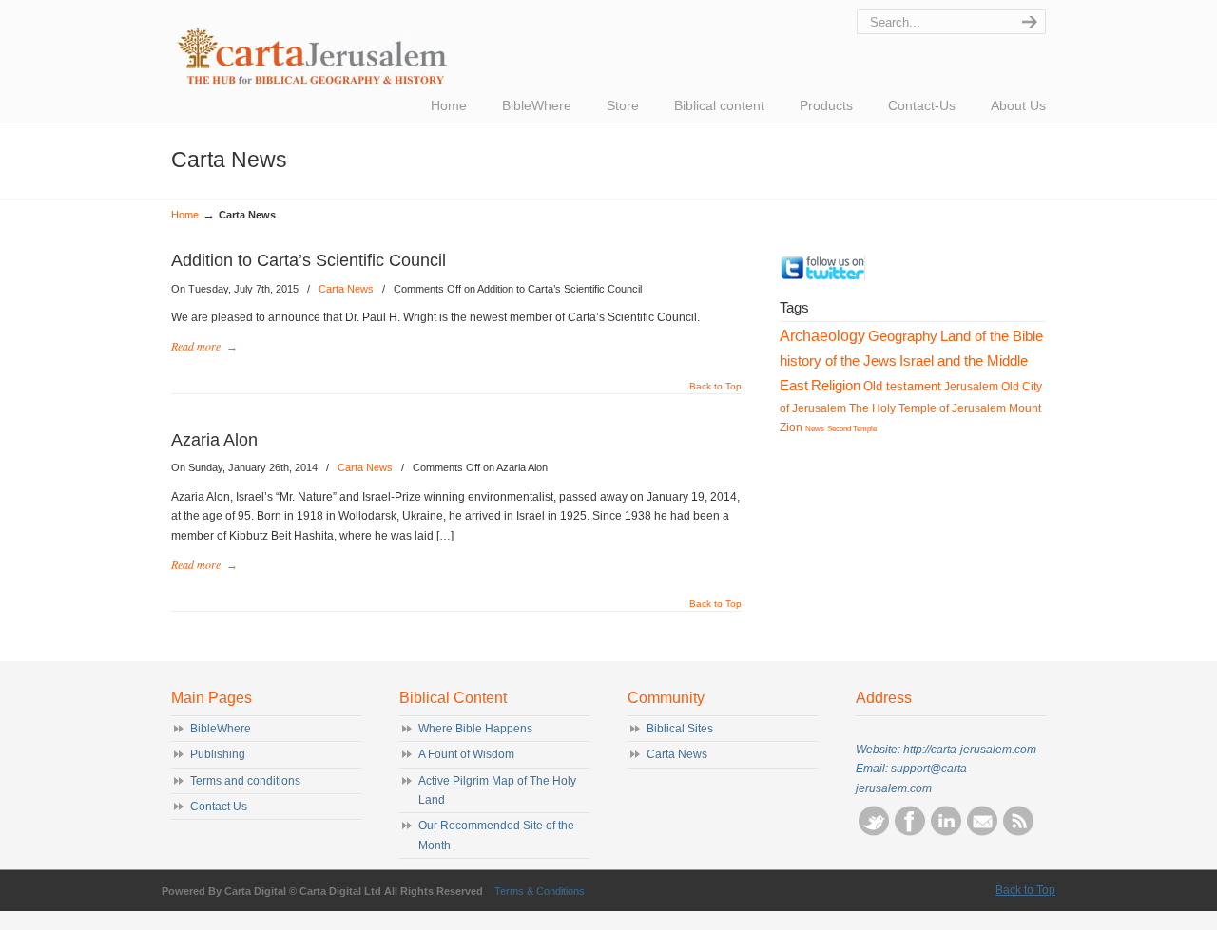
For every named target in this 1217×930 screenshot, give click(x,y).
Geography (902, 336)
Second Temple (852, 429)
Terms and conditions (245, 781)
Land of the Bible (991, 336)
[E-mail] (982, 832)
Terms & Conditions (539, 891)
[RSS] (1018, 832)
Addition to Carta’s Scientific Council (308, 260)
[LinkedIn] (946, 832)
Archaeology (822, 336)
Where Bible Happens (475, 728)
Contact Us (218, 806)
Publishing (217, 754)
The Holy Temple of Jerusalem (927, 408)
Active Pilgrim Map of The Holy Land (497, 790)
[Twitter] (822, 276)
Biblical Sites (680, 728)
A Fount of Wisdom (466, 754)
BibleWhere (220, 728)
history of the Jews (838, 360)
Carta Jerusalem (365, 48)
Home (185, 214)
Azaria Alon (214, 439)
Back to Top (715, 386)
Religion (835, 385)
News (814, 429)
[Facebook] (910, 832)
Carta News (346, 288)
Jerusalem (971, 386)
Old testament (902, 386)
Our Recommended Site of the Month (496, 835)
